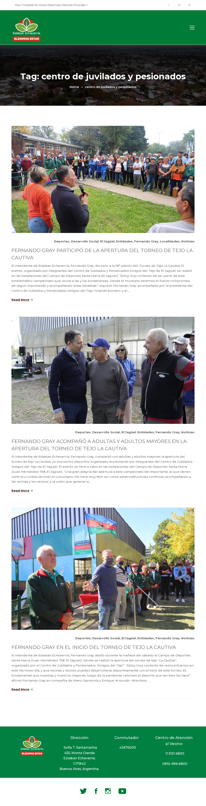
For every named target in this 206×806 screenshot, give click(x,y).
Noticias (188, 241)
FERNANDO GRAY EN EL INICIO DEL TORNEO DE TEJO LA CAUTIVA (93, 647)
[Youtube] (122, 791)
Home (74, 87)
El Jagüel (107, 241)
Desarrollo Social (85, 241)
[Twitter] (83, 791)
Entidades (124, 241)
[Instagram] (108, 791)
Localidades (170, 241)
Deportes (61, 241)
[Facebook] (96, 791)
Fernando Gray (146, 241)
